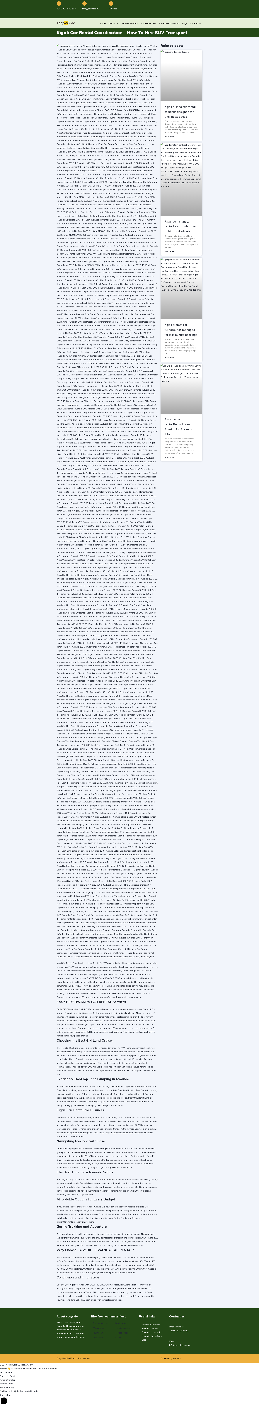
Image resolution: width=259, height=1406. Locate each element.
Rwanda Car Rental (169, 23)
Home (103, 23)
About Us (113, 23)
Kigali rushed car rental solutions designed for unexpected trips (180, 111)
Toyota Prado (121, 1332)
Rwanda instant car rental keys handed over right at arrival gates (181, 226)
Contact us (195, 23)
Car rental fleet (148, 23)
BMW (118, 1337)
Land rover (97, 1337)
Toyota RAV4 (99, 1332)
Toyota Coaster (122, 1328)
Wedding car (98, 1328)
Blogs (184, 23)
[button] (129, 1399)
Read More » (170, 137)
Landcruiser (120, 1323)
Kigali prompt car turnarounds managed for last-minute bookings (181, 329)
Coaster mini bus (100, 1323)
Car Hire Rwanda (129, 23)
